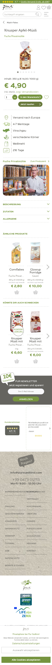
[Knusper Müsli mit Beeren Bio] (35, 322)
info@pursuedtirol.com (26, 472)
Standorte (11, 521)
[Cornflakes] (17, 253)
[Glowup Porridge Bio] (35, 253)
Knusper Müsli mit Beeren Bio (35, 340)
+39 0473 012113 (26, 479)
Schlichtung (33, 536)
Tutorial (9, 543)
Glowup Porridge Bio (35, 271)
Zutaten (8, 211)
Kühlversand (34, 506)
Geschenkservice (14, 513)
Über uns (32, 513)
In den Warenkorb (29, 97)
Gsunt (35, 276)
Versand (31, 543)
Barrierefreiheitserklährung (15, 491)
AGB (7, 550)
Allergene (9, 218)
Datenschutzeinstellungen (26, 643)
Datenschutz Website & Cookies (14, 562)
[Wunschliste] (44, 7)
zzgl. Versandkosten (27, 91)
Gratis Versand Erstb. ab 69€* (35, 1)
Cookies (31, 521)
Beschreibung (12, 204)
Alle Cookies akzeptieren (26, 659)
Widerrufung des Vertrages (36, 495)
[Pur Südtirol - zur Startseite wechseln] (8, 7)
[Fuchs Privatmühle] (26, 180)
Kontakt (31, 550)
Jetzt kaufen (27, 104)
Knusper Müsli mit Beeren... (16, 340)
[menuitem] (47, 14)
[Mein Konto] (38, 7)
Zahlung (10, 506)
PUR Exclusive (34, 528)
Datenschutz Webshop (12, 532)
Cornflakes (16, 269)
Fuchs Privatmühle (14, 36)
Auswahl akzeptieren (26, 650)
